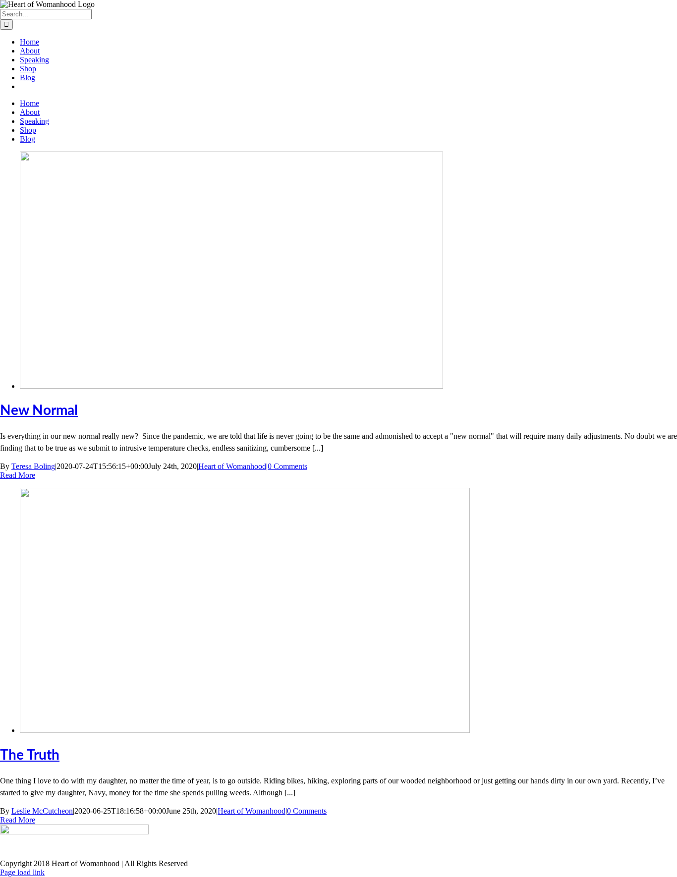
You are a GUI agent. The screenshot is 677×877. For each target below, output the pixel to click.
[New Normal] (231, 386)
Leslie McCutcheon (42, 811)
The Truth (29, 755)
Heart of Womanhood (232, 466)
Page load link (22, 872)
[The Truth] (245, 730)
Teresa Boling (33, 466)
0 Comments (287, 466)
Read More (17, 475)
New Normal (39, 410)
